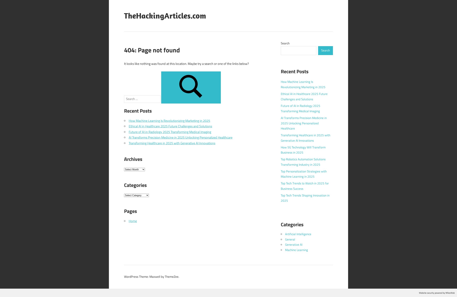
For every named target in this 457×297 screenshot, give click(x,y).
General (290, 239)
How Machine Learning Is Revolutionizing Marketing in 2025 (169, 120)
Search (285, 43)
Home (133, 221)
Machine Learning (296, 250)
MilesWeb (450, 293)
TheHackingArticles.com (165, 15)
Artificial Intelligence (298, 234)
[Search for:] (142, 98)
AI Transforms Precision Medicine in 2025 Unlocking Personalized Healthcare (180, 137)
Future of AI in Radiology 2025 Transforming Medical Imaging (170, 132)
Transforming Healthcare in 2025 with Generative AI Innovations (172, 143)
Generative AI (293, 244)
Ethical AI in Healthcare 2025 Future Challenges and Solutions (170, 126)
